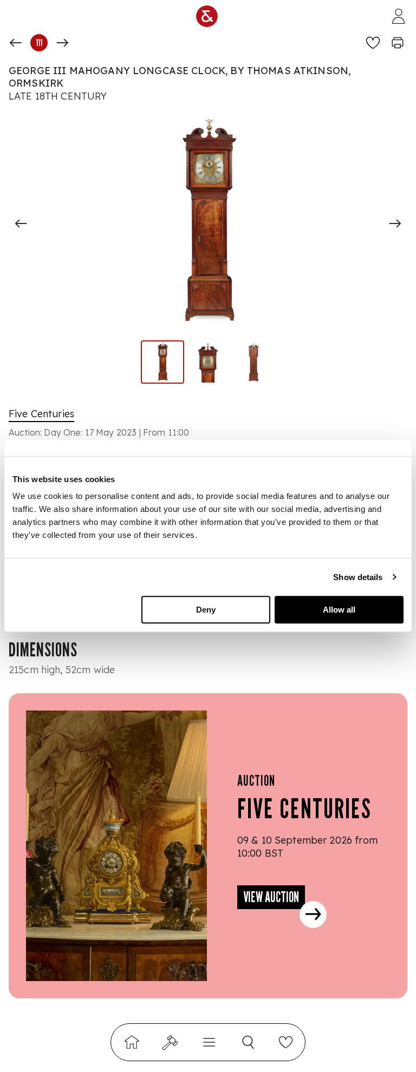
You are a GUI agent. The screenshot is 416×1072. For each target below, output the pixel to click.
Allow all (339, 609)
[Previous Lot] (16, 42)
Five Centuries (41, 413)
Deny (206, 609)
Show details (357, 577)
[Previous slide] (21, 223)
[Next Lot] (62, 42)
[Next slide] (395, 223)
